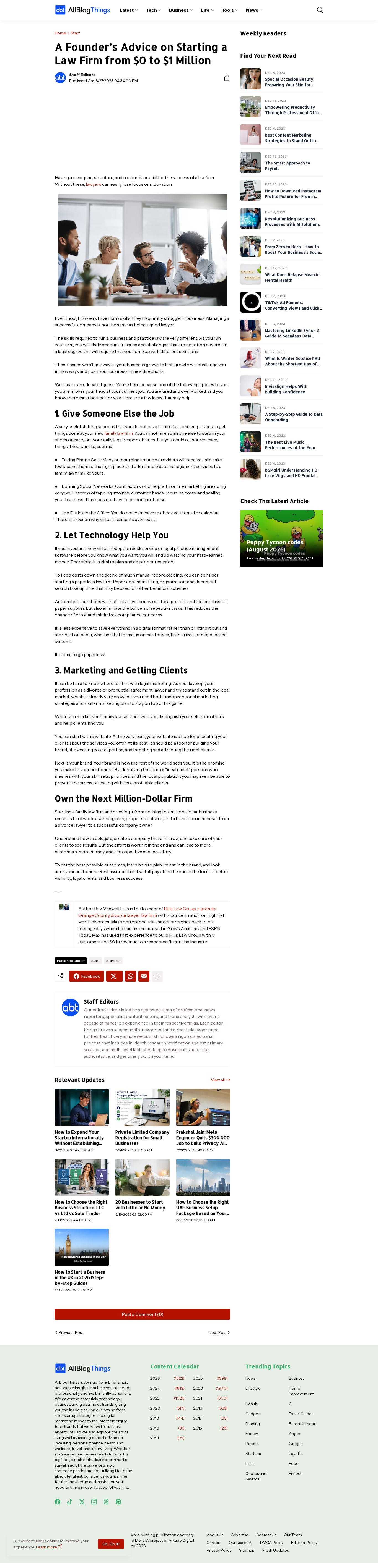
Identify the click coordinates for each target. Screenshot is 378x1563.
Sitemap (247, 1550)
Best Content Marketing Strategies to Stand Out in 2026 (290, 140)
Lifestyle (253, 1388)
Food (294, 1463)
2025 (210, 1378)
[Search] (317, 9)
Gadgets (253, 1413)
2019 (210, 1408)
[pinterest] (118, 1501)
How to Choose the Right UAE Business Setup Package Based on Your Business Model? (202, 1207)
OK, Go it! (111, 1543)
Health (251, 1403)
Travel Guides (301, 1413)
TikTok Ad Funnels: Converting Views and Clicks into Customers (293, 308)
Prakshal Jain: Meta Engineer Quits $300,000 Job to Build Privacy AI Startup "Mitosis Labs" (203, 1137)
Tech (151, 10)
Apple (294, 1433)
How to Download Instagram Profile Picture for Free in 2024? (293, 196)
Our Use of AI (240, 1542)
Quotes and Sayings (255, 1476)
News (252, 10)
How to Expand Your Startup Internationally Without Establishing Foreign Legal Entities (79, 1137)
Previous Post (71, 1332)
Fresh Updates (275, 1550)
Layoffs (295, 1453)
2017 (210, 1418)
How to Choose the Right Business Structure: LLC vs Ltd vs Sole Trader (81, 1207)
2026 (167, 1378)
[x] (82, 1501)
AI (290, 1403)
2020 (167, 1408)
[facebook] (57, 1501)
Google (296, 1443)
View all (218, 1079)
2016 (167, 1428)
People (252, 1443)
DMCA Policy (271, 1542)
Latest (127, 10)
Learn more (46, 1546)
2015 (210, 1428)
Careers (214, 1542)
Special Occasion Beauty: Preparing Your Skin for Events (289, 84)
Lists (249, 1463)
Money (251, 1433)
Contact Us (266, 1534)
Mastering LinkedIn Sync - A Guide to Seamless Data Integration (292, 336)
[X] (114, 976)
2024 (167, 1388)
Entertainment (302, 1423)
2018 (167, 1418)
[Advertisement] (142, 128)
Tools (228, 10)
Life (205, 10)
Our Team (293, 1534)
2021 (210, 1398)
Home (60, 32)
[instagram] (94, 1501)
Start (75, 32)
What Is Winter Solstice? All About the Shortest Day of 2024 (292, 363)
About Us (215, 1534)
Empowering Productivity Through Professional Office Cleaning (293, 112)
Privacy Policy (219, 1550)
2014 (167, 1438)
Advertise (239, 1534)
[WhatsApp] (130, 976)
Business (179, 10)
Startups (113, 961)
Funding (252, 1423)
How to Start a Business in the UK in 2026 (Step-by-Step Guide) (80, 1277)
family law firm (118, 433)
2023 (210, 1388)
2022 (167, 1398)
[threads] (106, 1501)
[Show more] (157, 976)
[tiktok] (70, 1501)
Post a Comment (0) (143, 1314)
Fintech (295, 1473)
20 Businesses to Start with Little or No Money (140, 1204)
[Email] (143, 976)
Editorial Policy (304, 1542)
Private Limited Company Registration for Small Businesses (142, 1137)
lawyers (93, 184)
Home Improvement (301, 1391)
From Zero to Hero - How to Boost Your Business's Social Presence (293, 252)
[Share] (224, 77)
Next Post (217, 1332)
